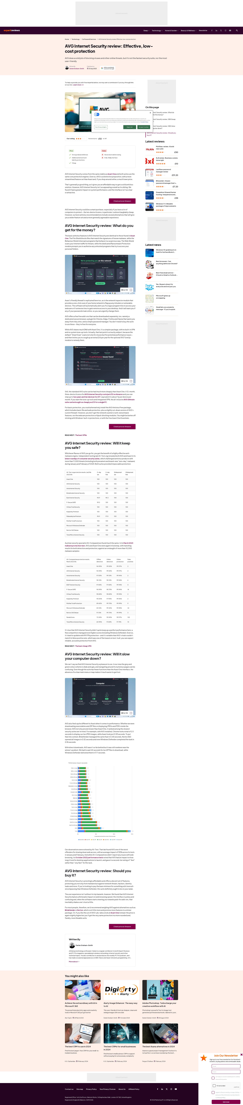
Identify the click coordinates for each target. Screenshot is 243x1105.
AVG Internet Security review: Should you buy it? (161, 134)
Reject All (130, 127)
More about (73, 962)
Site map (80, 1089)
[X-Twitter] (221, 30)
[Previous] (68, 112)
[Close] (150, 113)
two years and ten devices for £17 (86, 397)
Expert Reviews (10, 30)
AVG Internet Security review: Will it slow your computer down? (161, 127)
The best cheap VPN (83, 646)
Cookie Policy (144, 122)
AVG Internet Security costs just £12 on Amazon (103, 394)
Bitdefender (70, 910)
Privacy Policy (91, 1089)
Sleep (146, 31)
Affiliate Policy (134, 1089)
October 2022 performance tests (89, 857)
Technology (156, 31)
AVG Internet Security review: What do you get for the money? (160, 113)
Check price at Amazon (122, 201)
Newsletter (203, 30)
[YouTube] (230, 30)
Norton (80, 910)
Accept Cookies (144, 127)
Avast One (112, 174)
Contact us (69, 1089)
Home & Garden (171, 31)
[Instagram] (225, 30)
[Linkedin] (216, 30)
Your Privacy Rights (101, 127)
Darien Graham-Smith (76, 68)
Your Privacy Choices (108, 1089)
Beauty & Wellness (188, 31)
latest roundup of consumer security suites (82, 458)
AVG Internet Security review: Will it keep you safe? (161, 120)
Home (67, 39)
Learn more (77, 85)
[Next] (132, 274)
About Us (122, 1089)
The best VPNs (81, 435)
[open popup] (131, 290)
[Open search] (237, 30)
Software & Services (89, 39)
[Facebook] (212, 30)
